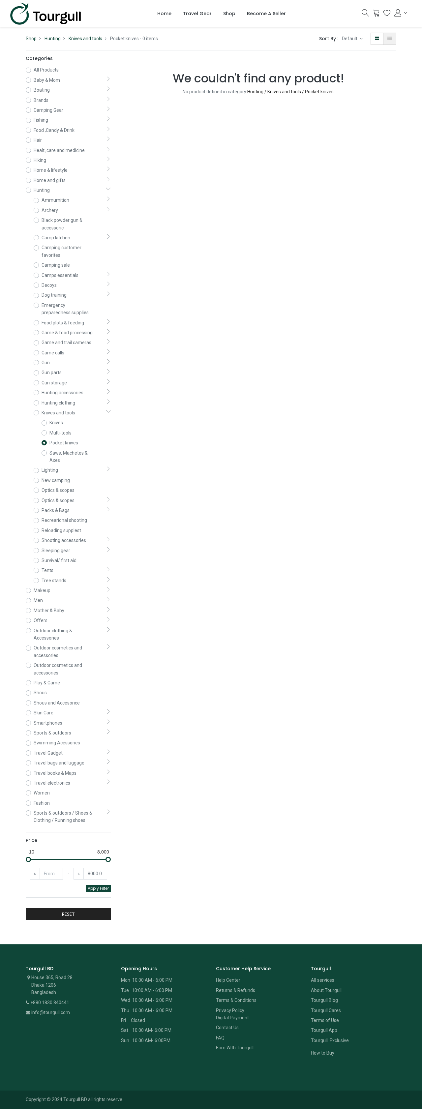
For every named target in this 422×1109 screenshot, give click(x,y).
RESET (68, 914)
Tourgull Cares (326, 1010)
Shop (31, 38)
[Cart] (376, 14)
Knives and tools (85, 38)
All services (322, 980)
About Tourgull (326, 990)
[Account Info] (400, 12)
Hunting (53, 38)
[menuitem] (164, 14)
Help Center (228, 980)
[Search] (365, 14)
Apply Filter (98, 888)
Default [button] (350, 38)
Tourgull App (324, 1030)
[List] (389, 39)
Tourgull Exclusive (330, 1040)
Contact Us (227, 1027)
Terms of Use (325, 1020)
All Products (46, 70)
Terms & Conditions (236, 1000)
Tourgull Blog (324, 1000)
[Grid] (377, 39)
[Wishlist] (387, 14)
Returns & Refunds (235, 990)
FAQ (220, 1037)
